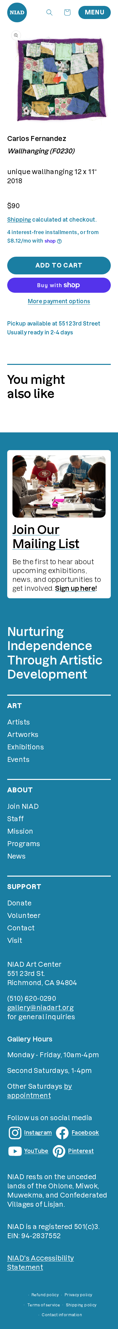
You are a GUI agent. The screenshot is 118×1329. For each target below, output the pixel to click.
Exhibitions (25, 747)
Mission (20, 831)
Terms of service (43, 1305)
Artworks (23, 734)
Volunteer (24, 915)
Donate (19, 903)
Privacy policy (78, 1295)
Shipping (19, 220)
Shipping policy (81, 1305)
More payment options (59, 301)
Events (18, 759)
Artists (18, 722)
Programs (23, 843)
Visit (14, 940)
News (16, 856)
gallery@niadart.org (40, 1007)
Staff (15, 819)
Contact (21, 928)
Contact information (62, 1315)
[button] (49, 12)
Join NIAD (23, 806)
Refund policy (45, 1295)
